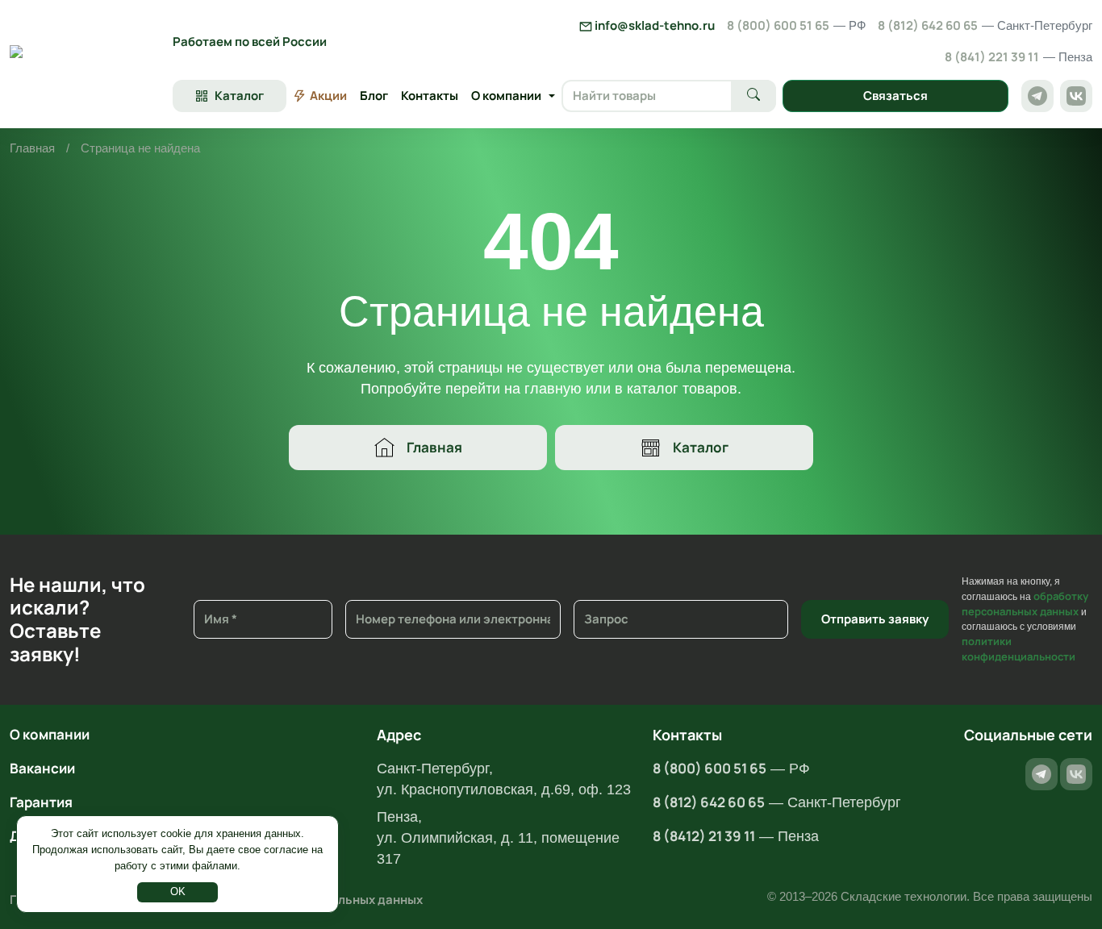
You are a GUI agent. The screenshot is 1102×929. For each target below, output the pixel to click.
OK (178, 891)
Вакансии (42, 768)
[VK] (1076, 96)
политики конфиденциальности (1018, 649)
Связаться (895, 95)
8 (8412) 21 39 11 (704, 836)
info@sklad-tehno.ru (653, 25)
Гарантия (41, 802)
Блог (374, 95)
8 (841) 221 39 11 (1018, 56)
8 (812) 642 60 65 (985, 25)
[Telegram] (1037, 96)
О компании (50, 734)
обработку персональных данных (1025, 604)
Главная (32, 148)
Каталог (700, 447)
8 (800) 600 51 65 (796, 25)
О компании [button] (506, 95)
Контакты (429, 95)
